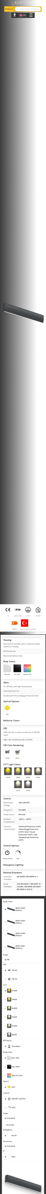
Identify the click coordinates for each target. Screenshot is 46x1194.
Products (9, 9)
